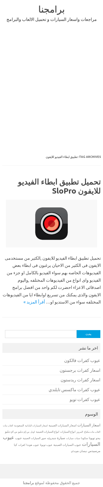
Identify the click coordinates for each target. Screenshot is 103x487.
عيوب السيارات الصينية (67, 444)
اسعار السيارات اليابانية (36, 425)
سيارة (61, 438)
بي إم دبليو (23, 431)
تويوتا (92, 438)
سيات (77, 438)
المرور (79, 431)
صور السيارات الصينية (34, 438)
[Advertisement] (51, 89)
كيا (15, 444)
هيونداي (75, 451)
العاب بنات (8, 425)
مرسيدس (94, 451)
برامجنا (51, 9)
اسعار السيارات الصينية (62, 425)
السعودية (19, 425)
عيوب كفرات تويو (85, 399)
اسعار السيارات (88, 425)
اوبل (32, 431)
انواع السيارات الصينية (47, 431)
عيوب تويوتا (46, 444)
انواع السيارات (67, 431)
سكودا (84, 438)
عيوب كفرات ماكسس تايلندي (74, 389)
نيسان (83, 451)
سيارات (70, 438)
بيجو (98, 438)
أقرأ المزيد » (34, 301)
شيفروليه (51, 438)
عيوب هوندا (32, 444)
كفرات (21, 444)
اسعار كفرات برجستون (80, 370)
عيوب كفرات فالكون (82, 360)
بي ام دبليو (11, 431)
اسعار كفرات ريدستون (80, 380)
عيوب (18, 438)
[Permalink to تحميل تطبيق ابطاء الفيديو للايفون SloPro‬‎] (51, 245)
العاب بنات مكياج (92, 431)
